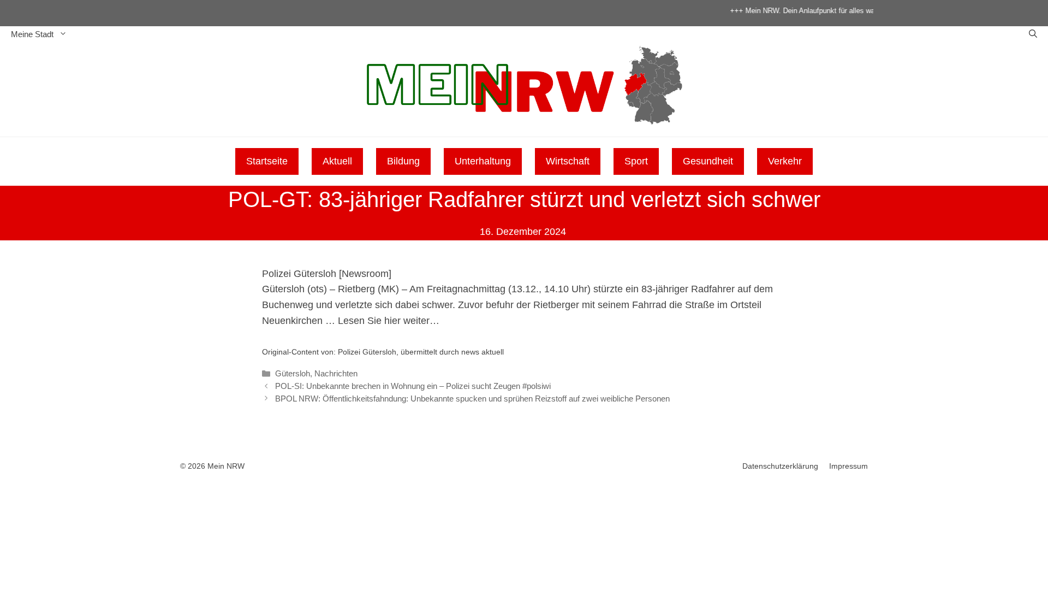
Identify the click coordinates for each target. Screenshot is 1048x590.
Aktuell (337, 161)
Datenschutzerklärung (780, 466)
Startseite (267, 161)
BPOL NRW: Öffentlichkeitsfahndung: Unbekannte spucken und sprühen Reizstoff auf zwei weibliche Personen (472, 398)
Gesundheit (708, 161)
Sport (636, 161)
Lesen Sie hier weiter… (388, 320)
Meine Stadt (32, 34)
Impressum (848, 466)
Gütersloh (292, 373)
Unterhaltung (483, 161)
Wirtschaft (568, 161)
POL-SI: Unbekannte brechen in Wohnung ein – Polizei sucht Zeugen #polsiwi (413, 386)
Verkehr (785, 161)
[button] (1033, 34)
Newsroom (365, 273)
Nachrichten (336, 373)
